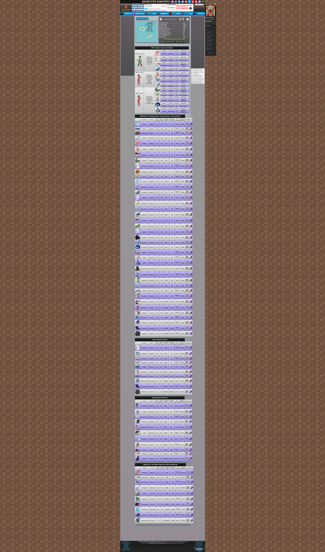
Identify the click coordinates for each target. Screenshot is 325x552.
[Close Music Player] (215, 4)
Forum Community (199, 541)
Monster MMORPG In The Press (181, 541)
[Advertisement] (162, 8)
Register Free (199, 542)
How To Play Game (126, 548)
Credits (182, 543)
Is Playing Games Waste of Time (126, 10)
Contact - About (169, 541)
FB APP (178, 543)
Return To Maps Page (142, 18)
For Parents (126, 541)
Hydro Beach (179, 41)
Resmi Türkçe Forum (199, 545)
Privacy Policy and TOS (170, 543)
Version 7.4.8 (199, 4)
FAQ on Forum (126, 549)
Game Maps (126, 544)
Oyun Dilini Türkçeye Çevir (126, 5)
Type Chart (126, 547)
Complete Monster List (126, 542)
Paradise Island (169, 41)
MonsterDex (126, 545)
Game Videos (199, 544)
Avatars (126, 546)
